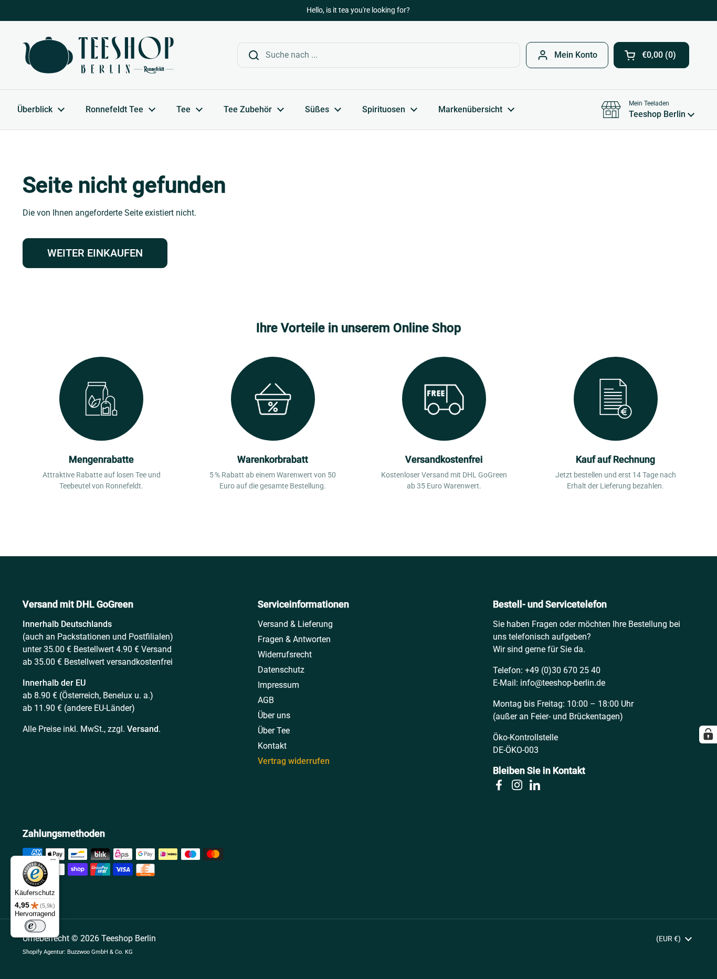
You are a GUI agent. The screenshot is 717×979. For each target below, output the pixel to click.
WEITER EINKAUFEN (95, 253)
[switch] (35, 926)
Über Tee (274, 731)
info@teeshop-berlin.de (562, 683)
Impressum (278, 685)
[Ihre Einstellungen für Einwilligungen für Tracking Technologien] (708, 734)
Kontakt (272, 746)
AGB (266, 700)
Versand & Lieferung (295, 624)
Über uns (274, 715)
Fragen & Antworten (294, 639)
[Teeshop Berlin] (98, 55)
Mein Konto (575, 55)
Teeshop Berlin (128, 938)
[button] (651, 55)
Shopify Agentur (43, 952)
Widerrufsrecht (285, 654)
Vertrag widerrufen (294, 761)
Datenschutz (281, 670)
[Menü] (53, 862)
